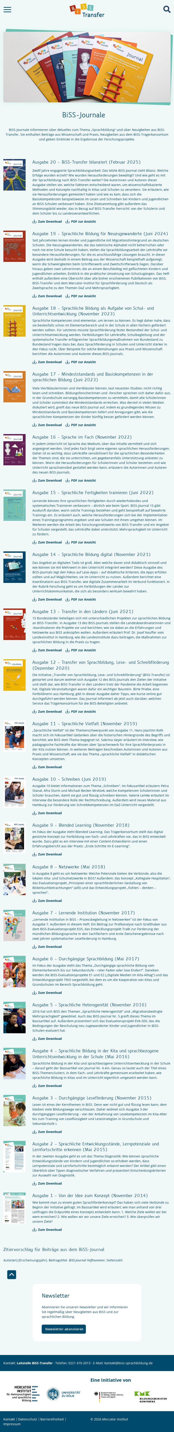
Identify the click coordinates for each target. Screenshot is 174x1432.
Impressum (12, 1424)
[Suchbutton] (167, 9)
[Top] (11, 1274)
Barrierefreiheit (52, 1419)
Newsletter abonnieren (64, 1329)
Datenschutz (27, 1419)
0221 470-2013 (79, 1363)
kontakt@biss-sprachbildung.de (128, 1363)
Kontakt (9, 1419)
